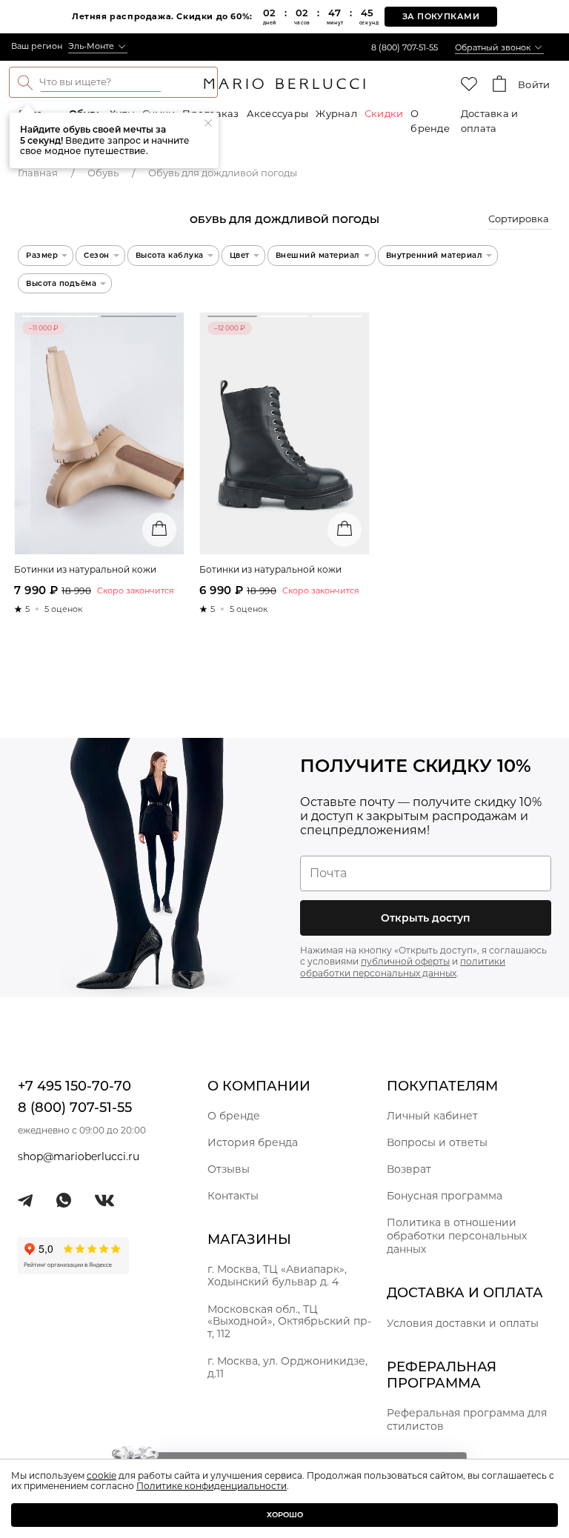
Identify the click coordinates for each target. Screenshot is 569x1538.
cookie (101, 1475)
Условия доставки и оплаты (463, 1323)
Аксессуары (278, 113)
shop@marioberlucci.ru (78, 1156)
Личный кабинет (432, 1115)
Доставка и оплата (490, 120)
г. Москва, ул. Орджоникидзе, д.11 (287, 1367)
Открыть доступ (425, 918)
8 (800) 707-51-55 (404, 47)
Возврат (409, 1169)
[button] (519, 221)
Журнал (336, 113)
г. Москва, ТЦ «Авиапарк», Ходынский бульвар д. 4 (277, 1275)
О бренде (430, 120)
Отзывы (228, 1169)
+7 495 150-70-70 (74, 1086)
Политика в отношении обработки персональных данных (457, 1236)
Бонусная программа (444, 1195)
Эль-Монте (91, 46)
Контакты (233, 1195)
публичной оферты (405, 961)
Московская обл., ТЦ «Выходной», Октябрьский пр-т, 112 (289, 1321)
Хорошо (285, 1514)
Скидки (384, 113)
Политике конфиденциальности (211, 1485)
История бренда (252, 1142)
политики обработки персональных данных (402, 967)
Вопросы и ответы (437, 1142)
